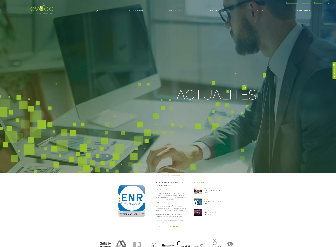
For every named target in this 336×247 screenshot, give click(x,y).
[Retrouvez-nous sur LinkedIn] (331, 3)
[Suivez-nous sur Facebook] (328, 3)
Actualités (163, 175)
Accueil (157, 175)
